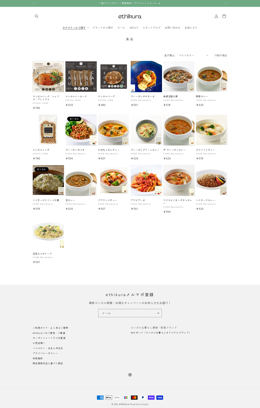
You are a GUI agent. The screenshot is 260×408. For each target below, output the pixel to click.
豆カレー (70, 200)
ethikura (124, 404)
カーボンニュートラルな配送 (49, 338)
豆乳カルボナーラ (42, 253)
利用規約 (38, 358)
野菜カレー (202, 96)
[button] (37, 16)
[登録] (158, 313)
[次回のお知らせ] (226, 3)
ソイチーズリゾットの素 (46, 200)
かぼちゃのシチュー (109, 149)
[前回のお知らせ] (34, 3)
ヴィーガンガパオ (75, 149)
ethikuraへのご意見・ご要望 (49, 333)
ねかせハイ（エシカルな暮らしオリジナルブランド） (161, 332)
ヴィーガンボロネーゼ (143, 96)
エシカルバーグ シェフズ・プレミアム (46, 98)
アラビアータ (138, 200)
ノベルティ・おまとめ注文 (48, 348)
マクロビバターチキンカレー (177, 202)
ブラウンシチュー (107, 200)
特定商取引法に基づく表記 (48, 363)
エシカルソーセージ (76, 96)
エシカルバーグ (106, 96)
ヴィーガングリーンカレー (145, 149)
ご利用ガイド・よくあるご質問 (50, 328)
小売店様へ (39, 343)
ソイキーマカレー (205, 200)
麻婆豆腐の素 (170, 96)
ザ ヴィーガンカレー (174, 149)
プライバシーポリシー (45, 353)
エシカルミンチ (41, 149)
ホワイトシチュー (205, 149)
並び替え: (169, 55)
